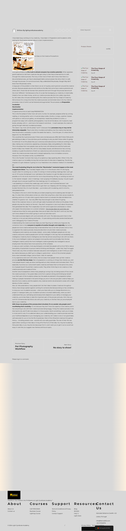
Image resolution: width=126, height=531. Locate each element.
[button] (91, 529)
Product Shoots (86, 46)
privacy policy (91, 529)
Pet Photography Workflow (24, 347)
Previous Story (20, 343)
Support (61, 504)
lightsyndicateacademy (34, 30)
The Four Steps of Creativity (98, 69)
